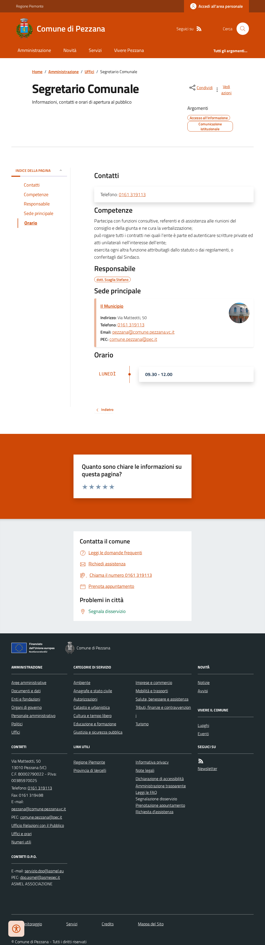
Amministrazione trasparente (161, 786)
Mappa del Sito (151, 924)
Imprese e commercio (154, 682)
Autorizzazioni (85, 699)
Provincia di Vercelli (89, 770)
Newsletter (207, 768)
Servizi (95, 50)
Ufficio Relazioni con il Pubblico (37, 825)
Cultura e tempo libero (92, 715)
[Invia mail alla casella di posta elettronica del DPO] (44, 871)
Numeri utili (21, 842)
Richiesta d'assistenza (154, 812)
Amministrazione (34, 50)
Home (37, 71)
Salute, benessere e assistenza (162, 699)
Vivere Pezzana (129, 50)
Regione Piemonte (29, 6)
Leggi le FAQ (146, 792)
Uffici (89, 71)
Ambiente (81, 682)
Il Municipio (111, 306)
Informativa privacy (152, 762)
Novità (69, 50)
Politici (17, 724)
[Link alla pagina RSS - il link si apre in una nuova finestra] (199, 29)
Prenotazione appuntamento (160, 805)
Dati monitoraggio (26, 924)
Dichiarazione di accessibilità (160, 778)
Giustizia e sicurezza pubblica (97, 732)
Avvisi (203, 691)
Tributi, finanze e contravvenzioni (163, 711)
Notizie (204, 682)
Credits (108, 924)
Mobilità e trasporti (152, 691)
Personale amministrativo (33, 715)
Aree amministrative (28, 682)
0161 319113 (132, 194)
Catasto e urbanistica (91, 707)
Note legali (145, 770)
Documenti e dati (26, 691)
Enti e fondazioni (25, 699)
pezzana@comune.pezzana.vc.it (143, 331)
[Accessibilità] (16, 929)
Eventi (203, 734)
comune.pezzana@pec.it (133, 339)
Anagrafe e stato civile (92, 691)
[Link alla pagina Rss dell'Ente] (201, 761)
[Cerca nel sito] (240, 28)
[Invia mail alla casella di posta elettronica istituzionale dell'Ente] (38, 809)
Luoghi (203, 725)
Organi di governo (26, 707)
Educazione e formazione (94, 724)
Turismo (142, 724)
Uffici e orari (21, 834)
